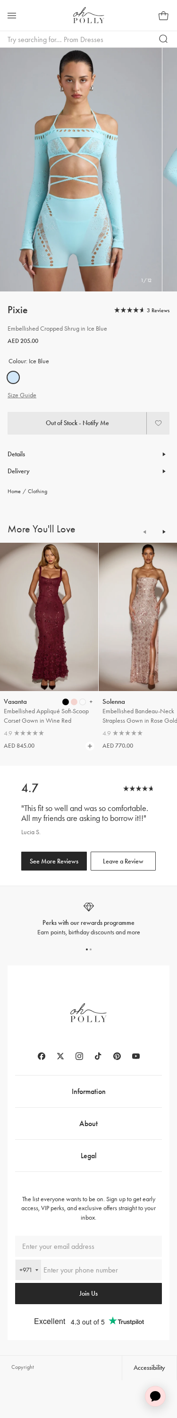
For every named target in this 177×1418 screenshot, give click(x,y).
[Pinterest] (117, 1056)
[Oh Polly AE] (88, 15)
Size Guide (22, 395)
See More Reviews (54, 861)
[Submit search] (163, 39)
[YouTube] (136, 1056)
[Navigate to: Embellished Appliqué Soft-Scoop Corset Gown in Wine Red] (49, 617)
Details (16, 454)
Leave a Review (123, 861)
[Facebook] (41, 1056)
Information (89, 1091)
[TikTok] (98, 1056)
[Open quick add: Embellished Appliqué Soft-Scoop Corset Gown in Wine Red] (65, 702)
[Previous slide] (145, 531)
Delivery (19, 471)
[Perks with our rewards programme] (88, 919)
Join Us (88, 1294)
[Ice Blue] (13, 377)
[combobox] (28, 1270)
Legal (89, 1155)
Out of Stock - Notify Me (77, 423)
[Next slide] (163, 531)
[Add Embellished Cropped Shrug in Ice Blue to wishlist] (158, 423)
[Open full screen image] (81, 169)
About (88, 1123)
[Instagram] (79, 1056)
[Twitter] (60, 1056)
